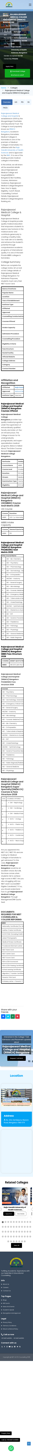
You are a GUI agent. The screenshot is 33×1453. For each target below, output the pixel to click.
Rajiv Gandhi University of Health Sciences (12, 150)
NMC (8, 155)
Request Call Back (16, 1058)
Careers (5, 1287)
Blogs (5, 1300)
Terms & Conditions (9, 1325)
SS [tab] (28, 102)
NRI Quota (6, 1303)
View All (16, 1245)
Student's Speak (8, 1309)
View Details (20, 1214)
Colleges (14, 88)
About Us (6, 1284)
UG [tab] (16, 102)
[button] (3, 1222)
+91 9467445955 (18, 1338)
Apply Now (9, 66)
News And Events (8, 1306)
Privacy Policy (7, 1322)
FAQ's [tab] (5, 108)
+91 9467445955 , (6, 1338)
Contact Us (7, 1290)
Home (3, 88)
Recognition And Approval (11, 1313)
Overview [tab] (7, 102)
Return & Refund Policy (10, 1329)
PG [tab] (22, 102)
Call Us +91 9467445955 (10, 1440)
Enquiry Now (5, 1433)
